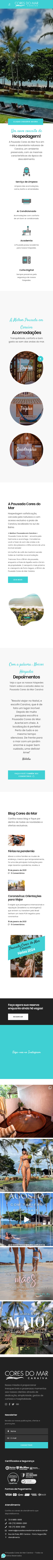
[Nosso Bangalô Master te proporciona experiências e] (26, 1111)
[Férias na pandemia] (16, 840)
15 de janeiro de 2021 (17, 870)
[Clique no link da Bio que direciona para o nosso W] (26, 1327)
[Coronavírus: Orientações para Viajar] (16, 885)
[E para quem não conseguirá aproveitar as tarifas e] (26, 1219)
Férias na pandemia (21, 851)
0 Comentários (17, 873)
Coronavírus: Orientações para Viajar (24, 897)
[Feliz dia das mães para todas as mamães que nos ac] (26, 1273)
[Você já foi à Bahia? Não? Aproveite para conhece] (26, 1165)
